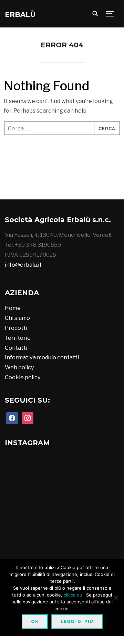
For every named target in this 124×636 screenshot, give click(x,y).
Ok (35, 621)
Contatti (16, 348)
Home (13, 308)
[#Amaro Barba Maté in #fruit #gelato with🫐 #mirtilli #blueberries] (61, 510)
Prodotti (16, 328)
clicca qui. (74, 595)
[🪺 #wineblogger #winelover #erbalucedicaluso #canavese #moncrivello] (100, 510)
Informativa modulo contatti (42, 357)
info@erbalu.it (23, 265)
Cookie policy (22, 377)
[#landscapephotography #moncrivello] (22, 548)
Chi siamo (17, 318)
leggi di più (77, 621)
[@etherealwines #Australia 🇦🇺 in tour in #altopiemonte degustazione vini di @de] (100, 548)
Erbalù (20, 14)
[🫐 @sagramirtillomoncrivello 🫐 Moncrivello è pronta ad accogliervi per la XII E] (99, 185)
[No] (115, 597)
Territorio (18, 338)
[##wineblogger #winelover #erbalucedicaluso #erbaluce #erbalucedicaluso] (61, 548)
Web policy (19, 367)
